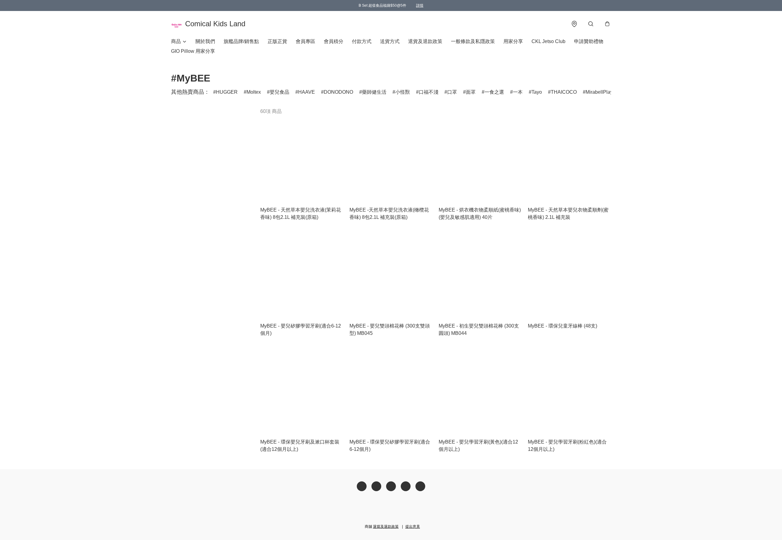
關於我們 (205, 41)
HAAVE (306, 92)
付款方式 (361, 41)
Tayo (537, 92)
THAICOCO (564, 92)
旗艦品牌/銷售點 (241, 41)
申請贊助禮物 (588, 41)
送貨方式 (390, 41)
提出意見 (412, 526)
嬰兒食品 (279, 92)
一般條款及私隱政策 (473, 41)
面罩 (471, 92)
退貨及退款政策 (425, 41)
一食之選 (494, 92)
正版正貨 (277, 41)
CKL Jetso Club (548, 41)
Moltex (254, 92)
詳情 (419, 5)
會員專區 (305, 41)
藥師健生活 (374, 92)
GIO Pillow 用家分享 (193, 51)
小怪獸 (402, 92)
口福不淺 (428, 92)
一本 (518, 92)
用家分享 (513, 41)
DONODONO (338, 92)
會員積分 (333, 41)
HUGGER (227, 92)
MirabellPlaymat (603, 92)
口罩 (452, 92)
